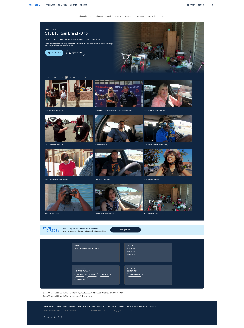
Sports (118, 16)
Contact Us (152, 306)
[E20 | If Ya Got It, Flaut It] (118, 128)
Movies (128, 16)
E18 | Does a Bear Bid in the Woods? (56, 179)
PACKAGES (50, 5)
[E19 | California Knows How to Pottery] (168, 128)
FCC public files (131, 306)
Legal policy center (69, 306)
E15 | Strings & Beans (52, 214)
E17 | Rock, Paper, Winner (102, 179)
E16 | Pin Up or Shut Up (151, 179)
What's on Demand (103, 16)
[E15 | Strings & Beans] (69, 197)
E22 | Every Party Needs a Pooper (154, 110)
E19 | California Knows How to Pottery (156, 145)
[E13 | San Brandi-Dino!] (168, 197)
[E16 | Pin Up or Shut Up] (168, 162)
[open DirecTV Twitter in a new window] (51, 317)
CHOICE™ (80, 274)
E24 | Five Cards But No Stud (54, 110)
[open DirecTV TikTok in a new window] (62, 317)
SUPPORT (191, 5)
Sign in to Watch (77, 53)
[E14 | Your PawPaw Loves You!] (118, 197)
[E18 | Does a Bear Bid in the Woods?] (69, 162)
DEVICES (83, 5)
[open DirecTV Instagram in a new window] (55, 317)
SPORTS (73, 5)
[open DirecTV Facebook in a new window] (48, 317)
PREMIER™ (105, 274)
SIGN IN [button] (201, 5)
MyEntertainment (135, 274)
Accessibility (142, 306)
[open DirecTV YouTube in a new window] (58, 317)
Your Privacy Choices (97, 306)
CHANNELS (62, 5)
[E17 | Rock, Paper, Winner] (118, 162)
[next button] (85, 77)
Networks (152, 16)
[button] (212, 5)
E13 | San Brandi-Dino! (151, 214)
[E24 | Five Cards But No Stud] (69, 93)
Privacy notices (111, 306)
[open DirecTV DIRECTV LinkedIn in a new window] (44, 317)
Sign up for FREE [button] (125, 230)
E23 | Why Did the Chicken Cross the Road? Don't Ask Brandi (113, 110)
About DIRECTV (49, 306)
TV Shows (140, 16)
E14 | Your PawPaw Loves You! (104, 214)
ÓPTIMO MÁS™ (81, 279)
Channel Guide (85, 16)
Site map (121, 306)
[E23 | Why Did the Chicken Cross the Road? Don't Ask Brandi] (118, 93)
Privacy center (81, 306)
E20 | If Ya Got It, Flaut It (102, 145)
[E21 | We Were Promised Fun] (69, 128)
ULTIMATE (92, 274)
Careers (58, 306)
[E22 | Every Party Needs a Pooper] (168, 93)
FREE (163, 16)
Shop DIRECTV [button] (55, 53)
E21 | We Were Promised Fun (54, 145)
